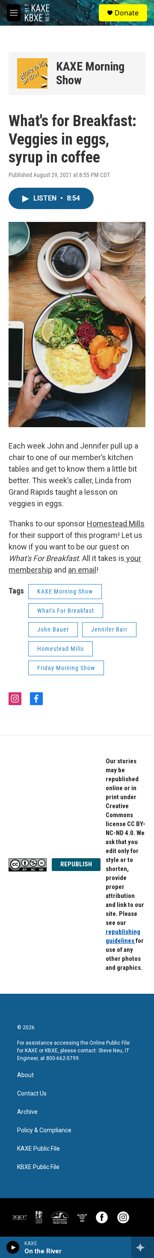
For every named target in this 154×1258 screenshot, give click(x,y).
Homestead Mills (60, 648)
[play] (13, 1247)
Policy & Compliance (44, 1130)
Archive (27, 1112)
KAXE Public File (38, 1149)
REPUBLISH (76, 864)
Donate (127, 13)
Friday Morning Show (66, 667)
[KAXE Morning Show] (32, 73)
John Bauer (53, 629)
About (25, 1075)
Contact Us (32, 1093)
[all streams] (142, 1247)
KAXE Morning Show (90, 73)
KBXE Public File (38, 1167)
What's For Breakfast (65, 610)
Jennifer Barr (109, 629)
